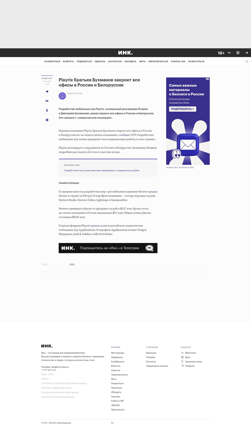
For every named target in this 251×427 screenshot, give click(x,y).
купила (95, 226)
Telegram (190, 366)
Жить (142, 62)
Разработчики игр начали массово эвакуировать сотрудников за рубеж (101, 170)
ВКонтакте (190, 353)
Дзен (187, 357)
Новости (115, 370)
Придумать (117, 357)
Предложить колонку (157, 366)
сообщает (125, 135)
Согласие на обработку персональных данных (64, 383)
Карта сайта (47, 374)
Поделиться (84, 62)
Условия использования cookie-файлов (60, 392)
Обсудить (130, 62)
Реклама (150, 357)
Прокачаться (196, 62)
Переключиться (158, 62)
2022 (72, 265)
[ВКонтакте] (229, 52)
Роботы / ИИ (178, 62)
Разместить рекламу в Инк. (180, 167)
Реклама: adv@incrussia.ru (55, 367)
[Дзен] (238, 52)
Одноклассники (193, 362)
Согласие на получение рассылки (58, 397)
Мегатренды (117, 353)
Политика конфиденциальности (56, 388)
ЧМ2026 (115, 405)
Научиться (115, 62)
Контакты (151, 362)
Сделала (100, 62)
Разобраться (52, 62)
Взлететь (68, 62)
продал (152, 192)
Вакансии (151, 353)
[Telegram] (246, 52)
